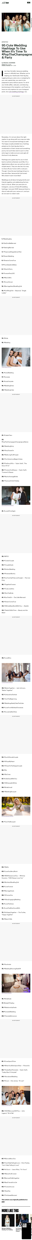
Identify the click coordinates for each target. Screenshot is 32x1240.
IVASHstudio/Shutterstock (31, 22)
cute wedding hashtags (16, 91)
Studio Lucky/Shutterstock (7, 1105)
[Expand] (23, 1224)
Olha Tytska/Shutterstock (7, 993)
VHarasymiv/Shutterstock (6, 367)
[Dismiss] (29, 1224)
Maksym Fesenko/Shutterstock (7, 816)
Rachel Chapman (9, 62)
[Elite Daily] (5, 3)
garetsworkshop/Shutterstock (8, 505)
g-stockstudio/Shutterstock (7, 682)
